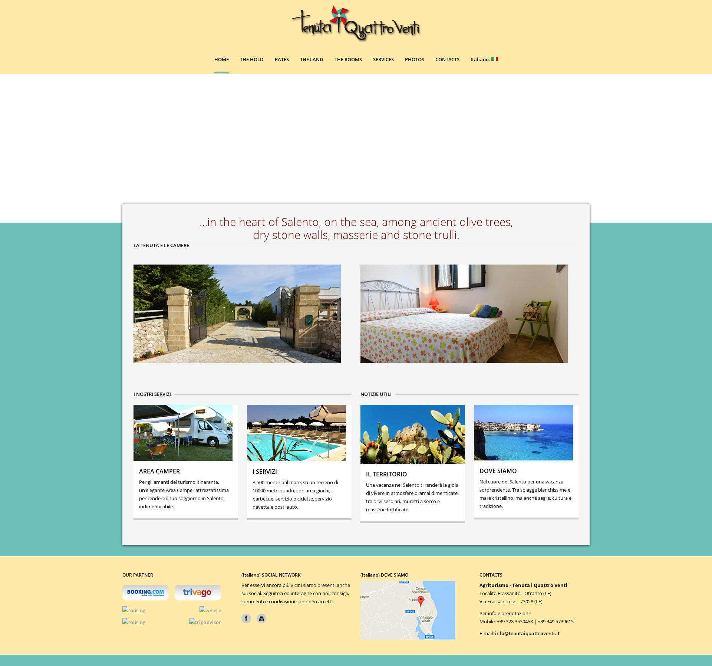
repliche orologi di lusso (506, 645)
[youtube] (261, 618)
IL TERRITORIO (386, 474)
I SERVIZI (265, 471)
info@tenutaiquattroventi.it (527, 633)
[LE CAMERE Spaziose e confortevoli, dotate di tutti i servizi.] (469, 314)
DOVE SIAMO (498, 471)
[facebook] (246, 618)
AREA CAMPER (159, 471)
